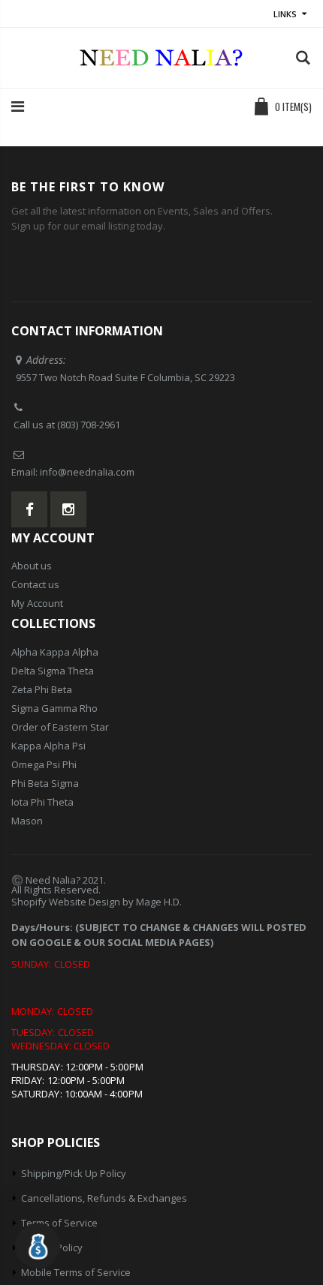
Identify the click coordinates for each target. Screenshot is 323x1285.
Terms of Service (59, 1222)
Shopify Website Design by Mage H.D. (96, 901)
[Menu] (17, 106)
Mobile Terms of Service (76, 1272)
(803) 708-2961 (88, 424)
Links (285, 14)
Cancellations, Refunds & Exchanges (104, 1198)
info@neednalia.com (87, 472)
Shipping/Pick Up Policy (73, 1173)
